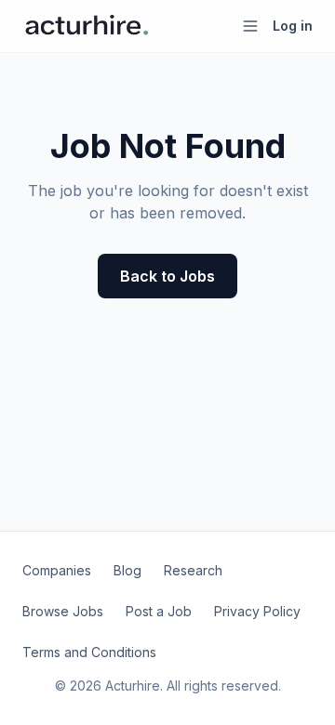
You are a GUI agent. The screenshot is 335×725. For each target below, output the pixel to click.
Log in (293, 25)
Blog (127, 570)
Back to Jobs (167, 276)
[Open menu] (250, 26)
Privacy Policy (257, 611)
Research (193, 570)
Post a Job (159, 611)
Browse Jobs (62, 611)
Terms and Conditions (89, 652)
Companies (56, 570)
